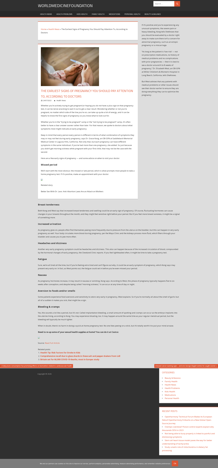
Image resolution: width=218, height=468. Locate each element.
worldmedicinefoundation (65, 5)
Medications (114, 14)
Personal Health (132, 14)
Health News (46, 14)
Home (43, 29)
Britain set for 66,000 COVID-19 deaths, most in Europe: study (69, 359)
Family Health (98, 14)
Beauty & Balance (153, 14)
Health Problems (64, 14)
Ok (175, 463)
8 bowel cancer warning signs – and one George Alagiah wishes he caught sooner (185, 366)
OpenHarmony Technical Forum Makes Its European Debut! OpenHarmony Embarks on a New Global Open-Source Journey (187, 420)
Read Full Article (52, 343)
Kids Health (82, 14)
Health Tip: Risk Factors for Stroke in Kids (60, 352)
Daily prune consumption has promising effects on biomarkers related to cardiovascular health (37, 366)
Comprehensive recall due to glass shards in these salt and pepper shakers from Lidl (80, 356)
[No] (215, 463)
